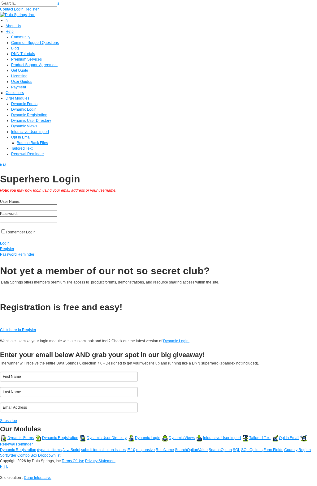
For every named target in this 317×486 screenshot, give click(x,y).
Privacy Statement (100, 461)
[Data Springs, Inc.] (17, 14)
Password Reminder (17, 254)
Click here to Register (18, 330)
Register (31, 9)
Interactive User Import (222, 438)
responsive (145, 450)
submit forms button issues (103, 450)
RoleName (165, 450)
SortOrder (8, 455)
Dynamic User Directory (107, 438)
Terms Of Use (73, 461)
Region (304, 450)
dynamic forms (49, 450)
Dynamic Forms (20, 438)
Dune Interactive (37, 477)
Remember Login (21, 232)
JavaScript (71, 450)
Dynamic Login (147, 438)
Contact (6, 9)
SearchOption (220, 450)
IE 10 (131, 450)
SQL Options (252, 450)
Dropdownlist (49, 455)
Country (290, 450)
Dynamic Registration (60, 438)
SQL (236, 450)
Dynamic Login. (176, 341)
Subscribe (8, 421)
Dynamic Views (182, 438)
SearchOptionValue (191, 450)
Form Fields (273, 450)
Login (19, 9)
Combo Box (27, 455)
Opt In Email (289, 438)
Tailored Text (260, 438)
